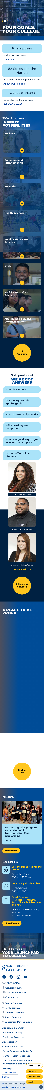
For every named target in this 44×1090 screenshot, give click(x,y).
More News (11, 850)
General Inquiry (13, 988)
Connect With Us (22, 569)
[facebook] (4, 977)
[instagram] (18, 977)
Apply (31, 1082)
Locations (9, 59)
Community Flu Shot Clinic (26, 883)
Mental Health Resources (16, 1056)
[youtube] (25, 977)
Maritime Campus (14, 1012)
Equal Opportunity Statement (13, 1087)
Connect (32, 1071)
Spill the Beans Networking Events (27, 868)
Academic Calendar (13, 1028)
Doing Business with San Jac (18, 1051)
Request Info (34, 1077)
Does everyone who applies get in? (18, 402)
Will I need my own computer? (17, 427)
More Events (12, 923)
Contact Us (11, 997)
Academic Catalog (12, 1032)
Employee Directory (13, 1037)
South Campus (12, 1017)
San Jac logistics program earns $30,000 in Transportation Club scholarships (21, 831)
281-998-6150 (12, 983)
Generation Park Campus (18, 1022)
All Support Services (22, 585)
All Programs (22, 352)
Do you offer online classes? (18, 455)
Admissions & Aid (13, 104)
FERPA (5, 1077)
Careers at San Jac (12, 1046)
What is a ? (16, 389)
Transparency (9, 1072)
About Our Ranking (14, 84)
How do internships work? (22, 414)
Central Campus (13, 1003)
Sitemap (6, 1068)
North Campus (12, 1008)
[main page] (8, 4)
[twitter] (11, 977)
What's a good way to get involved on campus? (22, 441)
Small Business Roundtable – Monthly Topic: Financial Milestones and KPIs (26, 901)
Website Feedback (15, 992)
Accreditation (9, 1042)
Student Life (22, 771)
